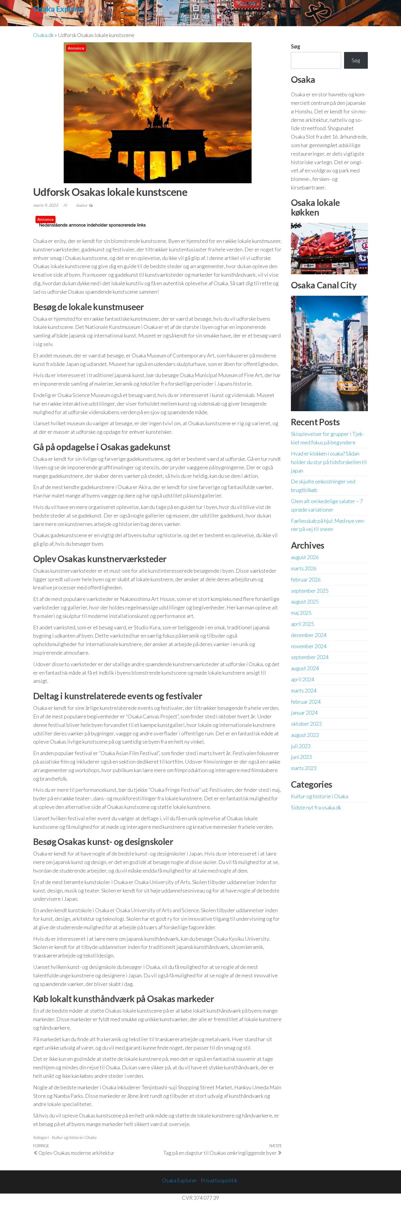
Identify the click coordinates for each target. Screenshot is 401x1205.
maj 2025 (301, 612)
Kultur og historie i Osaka (195, 13)
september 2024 (309, 657)
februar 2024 (306, 701)
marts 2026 (303, 568)
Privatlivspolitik (219, 1180)
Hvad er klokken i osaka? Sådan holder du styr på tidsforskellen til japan (329, 462)
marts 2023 (303, 768)
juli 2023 (301, 746)
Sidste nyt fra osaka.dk (256, 13)
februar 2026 (306, 579)
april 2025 (302, 624)
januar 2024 (304, 712)
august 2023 (305, 735)
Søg (295, 46)
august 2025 (305, 601)
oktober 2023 (306, 723)
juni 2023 (301, 757)
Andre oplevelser (140, 13)
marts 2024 (303, 690)
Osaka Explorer (59, 9)
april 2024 (302, 679)
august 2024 (305, 668)
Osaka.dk (43, 35)
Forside (105, 13)
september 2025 (309, 590)
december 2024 (308, 635)
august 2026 (305, 557)
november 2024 (308, 646)
